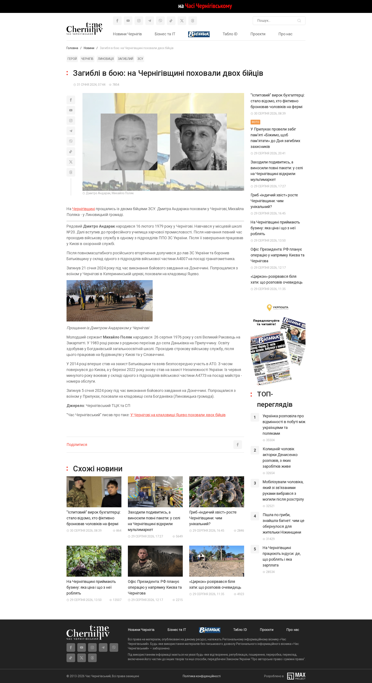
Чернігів (87, 59)
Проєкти (257, 34)
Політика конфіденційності (202, 676)
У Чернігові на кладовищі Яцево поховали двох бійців (178, 415)
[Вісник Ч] (199, 34)
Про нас (285, 34)
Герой (72, 59)
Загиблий (125, 59)
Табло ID (230, 34)
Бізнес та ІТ (165, 34)
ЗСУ (140, 59)
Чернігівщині (83, 208)
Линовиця (106, 59)
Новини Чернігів (127, 34)
